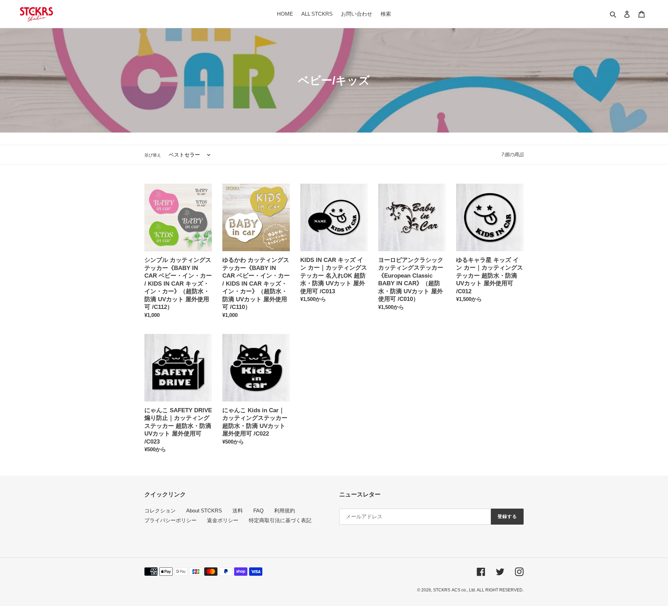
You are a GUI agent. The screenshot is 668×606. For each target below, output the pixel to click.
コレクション (160, 510)
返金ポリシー (222, 520)
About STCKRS (204, 510)
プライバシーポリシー (170, 520)
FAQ (258, 510)
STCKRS (441, 590)
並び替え (152, 155)
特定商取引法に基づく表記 (280, 520)
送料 (237, 510)
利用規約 (284, 510)
